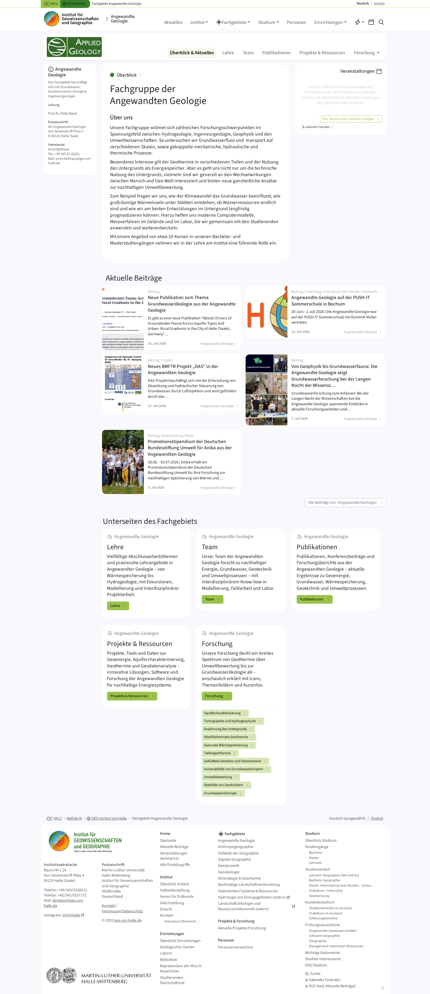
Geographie (317, 941)
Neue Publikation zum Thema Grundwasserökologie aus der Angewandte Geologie (192, 302)
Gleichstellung (172, 903)
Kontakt (108, 905)
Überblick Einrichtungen (180, 941)
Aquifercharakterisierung (222, 713)
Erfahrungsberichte (323, 918)
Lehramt (315, 863)
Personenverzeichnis (235, 947)
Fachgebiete (234, 834)
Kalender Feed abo (318, 127)
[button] (233, 22)
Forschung (214, 696)
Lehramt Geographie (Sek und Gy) (334, 875)
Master (314, 858)
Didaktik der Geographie (238, 853)
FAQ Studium (316, 965)
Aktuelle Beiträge (134, 278)
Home (165, 833)
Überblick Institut (174, 884)
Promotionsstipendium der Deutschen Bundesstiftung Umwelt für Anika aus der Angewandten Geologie (191, 446)
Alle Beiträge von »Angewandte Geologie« (342, 502)
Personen (296, 22)
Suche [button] (315, 973)
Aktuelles (173, 22)
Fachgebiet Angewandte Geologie (160, 818)
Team (248, 52)
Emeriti (166, 909)
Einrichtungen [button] (328, 22)
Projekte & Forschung (236, 921)
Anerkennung (319, 896)
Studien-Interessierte (323, 959)
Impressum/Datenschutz (122, 911)
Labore (166, 953)
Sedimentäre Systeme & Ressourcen (248, 891)
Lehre (228, 52)
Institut (166, 877)
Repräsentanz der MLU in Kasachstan (181, 968)
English (377, 818)
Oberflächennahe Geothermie (226, 737)
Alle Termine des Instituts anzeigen (348, 118)
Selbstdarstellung (175, 890)
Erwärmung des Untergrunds (225, 729)
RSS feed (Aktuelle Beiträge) (332, 986)
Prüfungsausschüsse (322, 925)
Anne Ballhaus (58, 149)
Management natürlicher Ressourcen (336, 946)
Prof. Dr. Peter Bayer (62, 113)
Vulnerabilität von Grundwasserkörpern (233, 769)
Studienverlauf (317, 869)
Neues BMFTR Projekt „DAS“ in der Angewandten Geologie (191, 367)
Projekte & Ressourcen (322, 52)
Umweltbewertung (218, 777)
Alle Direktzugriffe (175, 864)
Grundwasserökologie (220, 793)
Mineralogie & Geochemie (239, 878)
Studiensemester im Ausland (330, 908)
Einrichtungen (172, 934)
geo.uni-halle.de (128, 920)
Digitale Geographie (234, 859)
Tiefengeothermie (217, 753)
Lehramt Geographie (324, 936)
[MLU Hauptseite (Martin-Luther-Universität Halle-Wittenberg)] (99, 975)
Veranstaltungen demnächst (174, 856)
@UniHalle (71, 915)
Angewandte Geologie (123, 18)
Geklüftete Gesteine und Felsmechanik (232, 761)
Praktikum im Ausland (325, 913)
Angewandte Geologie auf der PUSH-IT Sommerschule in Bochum (336, 298)
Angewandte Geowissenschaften (333, 931)
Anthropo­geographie (235, 846)
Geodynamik (228, 865)
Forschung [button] (365, 52)
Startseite (168, 840)
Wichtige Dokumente (322, 952)
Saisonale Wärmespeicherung (226, 745)
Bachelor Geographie (324, 880)
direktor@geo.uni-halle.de (64, 903)
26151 (75, 153)
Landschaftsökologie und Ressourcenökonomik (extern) (243, 906)
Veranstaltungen (357, 71)
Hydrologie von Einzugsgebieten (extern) (252, 897)
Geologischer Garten (177, 947)
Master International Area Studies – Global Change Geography (343, 885)
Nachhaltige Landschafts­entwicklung (249, 884)
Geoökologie (228, 872)
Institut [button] (197, 22)
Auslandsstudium (319, 902)
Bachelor (315, 852)
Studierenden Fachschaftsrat (172, 980)
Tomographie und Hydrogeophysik (230, 721)
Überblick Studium (320, 840)
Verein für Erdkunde (177, 896)
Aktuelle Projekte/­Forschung (242, 928)
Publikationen (276, 52)
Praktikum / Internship (326, 891)
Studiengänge (316, 846)
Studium (312, 833)
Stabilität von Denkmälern (223, 785)
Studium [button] (266, 22)
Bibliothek (168, 959)
